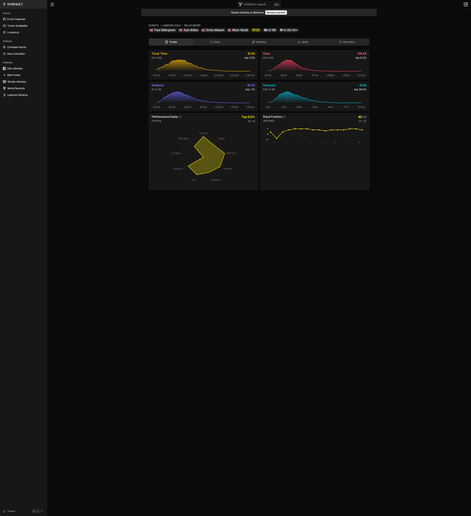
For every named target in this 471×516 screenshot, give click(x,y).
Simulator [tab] (349, 42)
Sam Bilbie (191, 30)
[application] (315, 136)
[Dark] (42, 511)
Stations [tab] (261, 42)
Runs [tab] (217, 42)
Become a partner (276, 12)
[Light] (38, 511)
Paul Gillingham (165, 30)
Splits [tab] (305, 42)
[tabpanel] (259, 120)
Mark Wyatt (240, 30)
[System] (34, 511)
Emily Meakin (215, 30)
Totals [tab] (173, 42)
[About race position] (284, 117)
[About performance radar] (180, 117)
